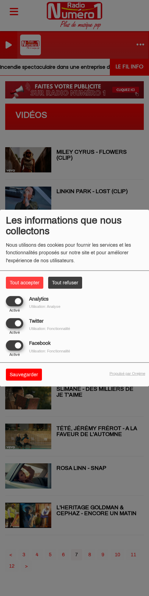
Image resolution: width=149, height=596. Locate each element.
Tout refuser (65, 282)
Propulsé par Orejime (127, 373)
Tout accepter (25, 282)
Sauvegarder (24, 374)
